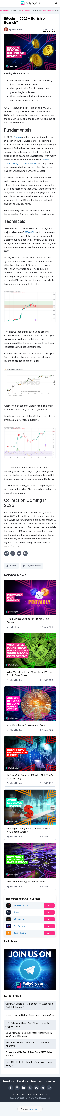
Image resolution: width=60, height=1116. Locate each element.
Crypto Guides (37, 1081)
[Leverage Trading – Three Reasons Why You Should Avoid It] (30, 807)
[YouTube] (36, 1087)
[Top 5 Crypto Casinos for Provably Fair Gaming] (30, 597)
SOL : (30, 10)
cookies (33, 1109)
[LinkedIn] (23, 1087)
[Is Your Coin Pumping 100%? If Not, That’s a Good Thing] (30, 753)
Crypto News (8, 1081)
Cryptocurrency (34, 565)
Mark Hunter (16, 680)
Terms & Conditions (29, 1094)
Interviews (50, 1081)
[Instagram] (17, 1087)
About (15, 1094)
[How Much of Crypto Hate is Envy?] (30, 860)
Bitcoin (13, 565)
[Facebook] (10, 1087)
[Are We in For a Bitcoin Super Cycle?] (30, 703)
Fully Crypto (15, 627)
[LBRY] (49, 1087)
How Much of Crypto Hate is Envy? (26, 881)
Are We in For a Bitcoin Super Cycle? (27, 725)
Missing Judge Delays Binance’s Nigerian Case (29, 1015)
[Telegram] (42, 1087)
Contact (43, 1094)
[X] (30, 1087)
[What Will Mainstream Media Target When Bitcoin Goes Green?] (30, 650)
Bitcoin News (22, 1081)
